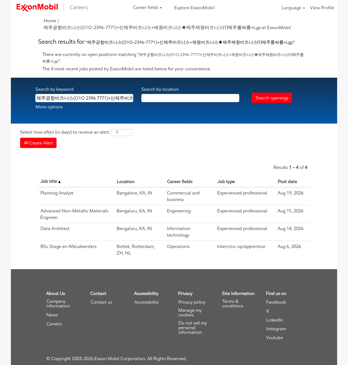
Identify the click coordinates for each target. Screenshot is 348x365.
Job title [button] (49, 181)
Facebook (276, 302)
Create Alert (40, 143)
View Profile (322, 7)
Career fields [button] (146, 7)
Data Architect (55, 228)
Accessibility (146, 302)
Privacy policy (192, 302)
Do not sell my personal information (192, 327)
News (52, 314)
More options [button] (49, 106)
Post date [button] (287, 181)
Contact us (101, 302)
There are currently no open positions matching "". (173, 58)
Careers (54, 323)
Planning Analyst (57, 193)
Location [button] (126, 181)
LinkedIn (274, 320)
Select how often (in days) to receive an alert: (65, 132)
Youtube (274, 337)
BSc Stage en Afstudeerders (69, 246)
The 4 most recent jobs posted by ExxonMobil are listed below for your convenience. (126, 68)
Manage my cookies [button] (190, 312)
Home (50, 20)
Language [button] (292, 7)
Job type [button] (226, 181)
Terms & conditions (232, 304)
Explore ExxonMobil (194, 7)
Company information (58, 304)
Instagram (276, 328)
